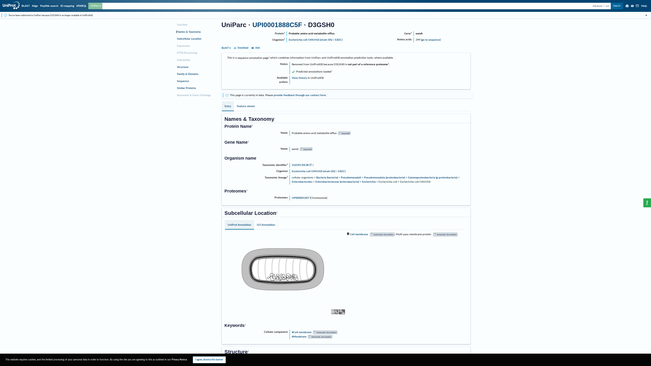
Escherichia (369, 181)
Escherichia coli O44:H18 (415, 181)
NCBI (305, 165)
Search (616, 6)
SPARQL (81, 6)
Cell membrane (359, 234)
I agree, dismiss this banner (209, 359)
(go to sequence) (431, 39)
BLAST (26, 6)
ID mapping (67, 6)
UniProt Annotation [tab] (239, 224)
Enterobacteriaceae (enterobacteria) (337, 181)
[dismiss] (646, 15)
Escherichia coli (388, 181)
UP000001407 (300, 198)
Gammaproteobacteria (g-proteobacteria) (432, 177)
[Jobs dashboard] (627, 6)
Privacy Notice (179, 360)
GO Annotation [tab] (266, 224)
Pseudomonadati (351, 177)
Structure (183, 67)
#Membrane (299, 336)
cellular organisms (302, 177)
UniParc (95, 6)
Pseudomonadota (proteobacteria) (384, 177)
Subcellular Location (189, 38)
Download (243, 48)
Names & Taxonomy (189, 31)
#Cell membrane (302, 332)
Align (35, 6)
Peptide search (49, 6)
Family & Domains (187, 74)
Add (257, 48)
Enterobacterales (302, 181)
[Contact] (637, 6)
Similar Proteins (186, 88)
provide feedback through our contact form (300, 95)
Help (644, 6)
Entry (228, 106)
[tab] (228, 106)
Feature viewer (246, 106)
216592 (297, 165)
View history (299, 78)
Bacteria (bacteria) (327, 177)
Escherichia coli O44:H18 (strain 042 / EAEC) (315, 39)
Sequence (183, 81)
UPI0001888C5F (277, 24)
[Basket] (632, 6)
